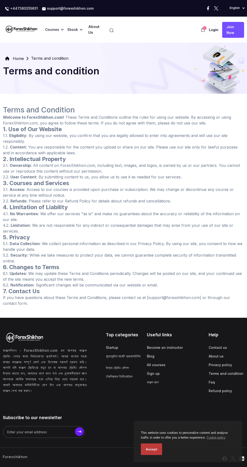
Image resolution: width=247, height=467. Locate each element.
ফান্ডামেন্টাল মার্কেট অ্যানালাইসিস (123, 356)
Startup (112, 347)
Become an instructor (165, 347)
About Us (93, 29)
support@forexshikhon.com (70, 8)
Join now (230, 30)
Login (213, 30)
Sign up (153, 373)
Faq (212, 382)
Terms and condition (226, 373)
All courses (156, 365)
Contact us (218, 347)
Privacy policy (220, 365)
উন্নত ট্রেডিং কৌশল (117, 368)
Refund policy (220, 391)
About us (216, 356)
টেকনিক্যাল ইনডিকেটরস (119, 376)
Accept (151, 449)
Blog (150, 356)
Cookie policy (216, 437)
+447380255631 (23, 8)
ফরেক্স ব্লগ (153, 382)
